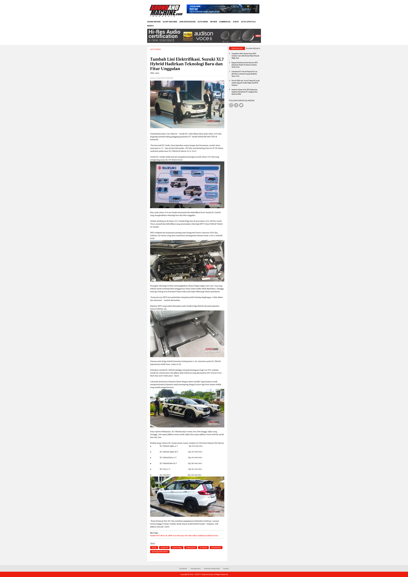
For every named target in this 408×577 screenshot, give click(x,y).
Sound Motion (154, 22)
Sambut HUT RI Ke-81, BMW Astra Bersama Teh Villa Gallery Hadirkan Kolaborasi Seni (184, 536)
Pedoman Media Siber (212, 568)
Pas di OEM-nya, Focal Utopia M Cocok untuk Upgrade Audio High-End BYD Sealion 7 (246, 83)
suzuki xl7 (164, 547)
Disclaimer (183, 568)
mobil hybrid (216, 547)
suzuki (154, 547)
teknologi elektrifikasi (160, 551)
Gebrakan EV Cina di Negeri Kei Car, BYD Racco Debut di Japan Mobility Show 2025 (245, 74)
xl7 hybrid (203, 547)
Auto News (203, 22)
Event (236, 22)
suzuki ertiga (177, 547)
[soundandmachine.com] (166, 10)
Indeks (150, 26)
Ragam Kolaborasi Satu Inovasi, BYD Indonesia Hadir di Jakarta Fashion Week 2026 (245, 65)
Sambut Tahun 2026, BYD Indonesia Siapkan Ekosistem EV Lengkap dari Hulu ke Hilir (244, 92)
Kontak (226, 568)
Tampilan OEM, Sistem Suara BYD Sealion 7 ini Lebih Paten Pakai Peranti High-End (245, 56)
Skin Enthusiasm (187, 22)
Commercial (225, 22)
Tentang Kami (195, 568)
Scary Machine (170, 22)
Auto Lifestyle (248, 22)
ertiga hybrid (190, 547)
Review (213, 22)
